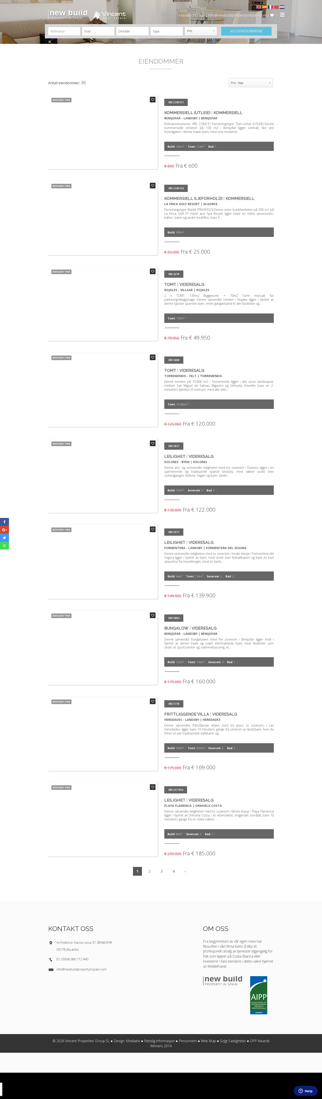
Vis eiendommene (246, 31)
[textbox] (99, 31)
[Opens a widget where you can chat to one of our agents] (306, 1091)
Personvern (188, 1040)
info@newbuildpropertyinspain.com (82, 969)
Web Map (208, 1040)
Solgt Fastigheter (233, 1040)
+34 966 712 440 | (193, 15)
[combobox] (98, 31)
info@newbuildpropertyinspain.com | (239, 15)
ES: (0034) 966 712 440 (72, 959)
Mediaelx (133, 1040)
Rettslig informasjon (159, 1040)
